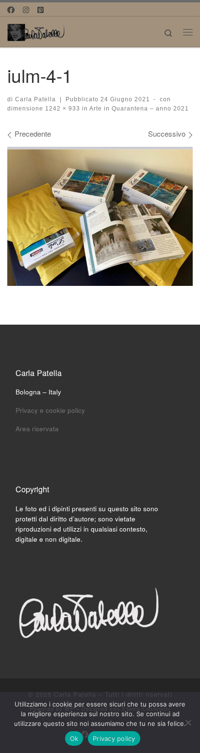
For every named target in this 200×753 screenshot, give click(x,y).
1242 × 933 (61, 108)
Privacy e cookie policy (50, 410)
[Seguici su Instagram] (26, 9)
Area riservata (37, 428)
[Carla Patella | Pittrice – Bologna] (36, 30)
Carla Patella (35, 99)
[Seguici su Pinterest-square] (40, 9)
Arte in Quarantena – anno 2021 (138, 108)
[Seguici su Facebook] (11, 9)
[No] (188, 722)
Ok (74, 738)
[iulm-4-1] (100, 216)
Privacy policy (114, 738)
